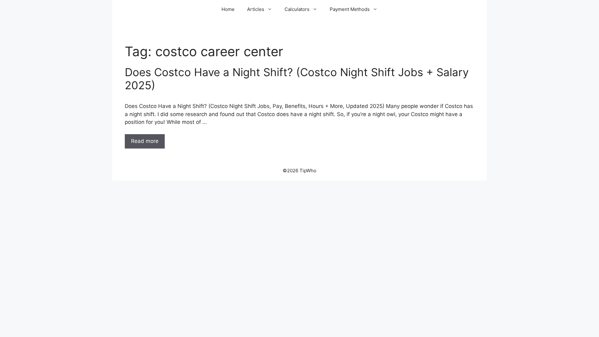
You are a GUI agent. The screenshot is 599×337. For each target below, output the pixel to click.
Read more (144, 141)
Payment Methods (350, 9)
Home (228, 9)
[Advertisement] (299, 227)
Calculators (297, 9)
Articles (255, 9)
